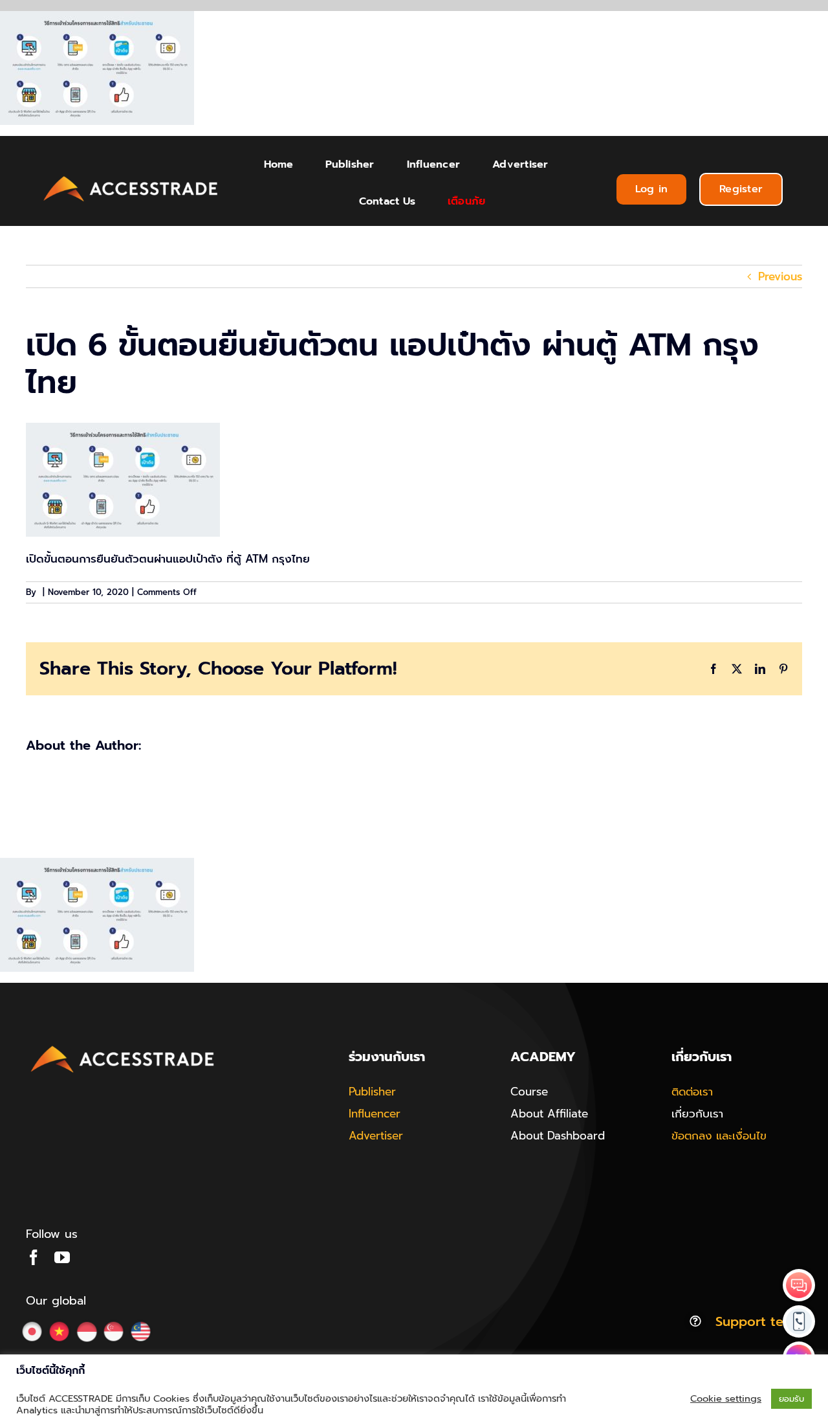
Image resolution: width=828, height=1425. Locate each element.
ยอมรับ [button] (791, 1399)
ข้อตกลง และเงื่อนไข (719, 1135)
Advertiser (376, 1135)
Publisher (372, 1091)
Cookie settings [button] (725, 1398)
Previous (780, 276)
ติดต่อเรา (692, 1091)
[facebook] (33, 1257)
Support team (758, 1321)
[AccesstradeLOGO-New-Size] (131, 176)
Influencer (374, 1113)
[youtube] (62, 1257)
